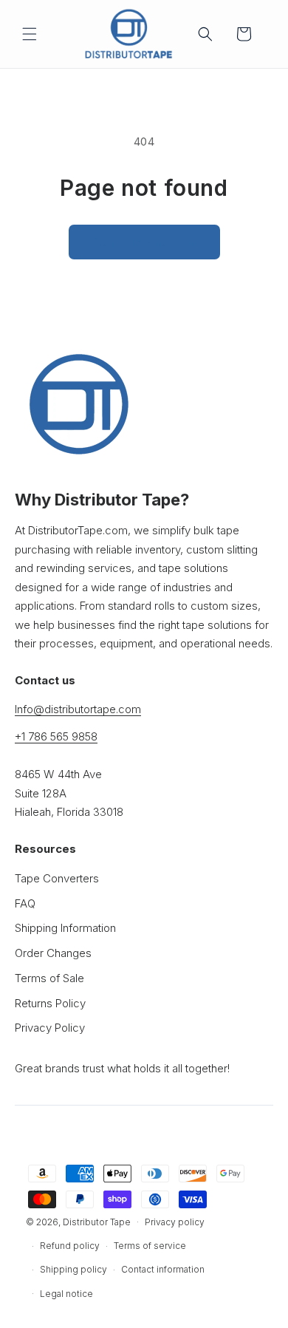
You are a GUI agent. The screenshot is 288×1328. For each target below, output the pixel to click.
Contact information (163, 1269)
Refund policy (70, 1245)
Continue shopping (144, 242)
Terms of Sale (49, 978)
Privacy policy (175, 1221)
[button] (29, 34)
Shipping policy (73, 1269)
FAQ (25, 903)
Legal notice (66, 1293)
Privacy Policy (50, 1028)
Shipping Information (65, 928)
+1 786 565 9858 (56, 736)
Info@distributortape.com (78, 709)
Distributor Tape (97, 1221)
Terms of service (150, 1245)
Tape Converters (57, 878)
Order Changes (53, 953)
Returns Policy (50, 1003)
